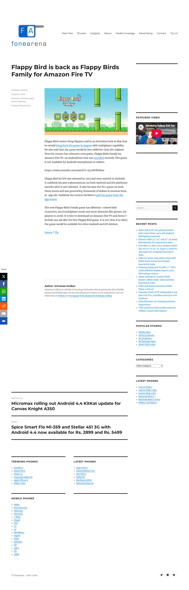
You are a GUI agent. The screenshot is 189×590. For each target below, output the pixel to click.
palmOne (18, 542)
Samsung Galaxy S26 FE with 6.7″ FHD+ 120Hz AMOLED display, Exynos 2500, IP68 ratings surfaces (157, 270)
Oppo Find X (82, 468)
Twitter (61, 296)
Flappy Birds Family (21, 105)
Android (24, 98)
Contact (161, 33)
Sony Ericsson (20, 507)
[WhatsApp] (3, 291)
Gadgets (95, 33)
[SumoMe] (3, 321)
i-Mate (17, 517)
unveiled (99, 157)
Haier (16, 539)
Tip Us (174, 33)
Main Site (67, 33)
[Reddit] (3, 306)
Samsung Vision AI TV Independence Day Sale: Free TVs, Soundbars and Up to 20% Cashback (158, 295)
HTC (16, 523)
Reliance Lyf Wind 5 (148, 402)
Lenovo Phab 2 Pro (147, 393)
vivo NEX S (81, 474)
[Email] (3, 313)
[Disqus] (69, 351)
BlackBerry (19, 532)
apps (31, 98)
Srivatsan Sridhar (19, 90)
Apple (16, 554)
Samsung (18, 511)
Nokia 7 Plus (19, 483)
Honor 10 (18, 474)
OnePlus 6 (18, 468)
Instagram (74, 296)
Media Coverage (125, 33)
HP (15, 545)
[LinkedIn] (3, 298)
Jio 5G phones (145, 338)
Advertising (146, 33)
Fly (15, 551)
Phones (81, 33)
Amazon (15, 98)
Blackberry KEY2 (84, 480)
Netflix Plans (145, 332)
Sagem (17, 535)
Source (49, 232)
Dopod (17, 520)
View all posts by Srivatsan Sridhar (96, 296)
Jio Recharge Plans (147, 341)
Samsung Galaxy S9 (23, 477)
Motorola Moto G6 (85, 483)
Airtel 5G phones (146, 335)
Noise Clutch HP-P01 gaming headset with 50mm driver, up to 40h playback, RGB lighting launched (157, 233)
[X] (3, 276)
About (108, 33)
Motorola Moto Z (146, 396)
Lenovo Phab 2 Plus (148, 390)
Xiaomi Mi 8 (19, 471)
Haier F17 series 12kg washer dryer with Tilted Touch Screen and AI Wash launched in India (157, 261)
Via (56, 232)
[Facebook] (3, 284)
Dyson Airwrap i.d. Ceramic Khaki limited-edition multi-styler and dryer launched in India (156, 279)
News (14, 101)
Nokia (16, 504)
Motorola (18, 514)
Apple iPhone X (21, 480)
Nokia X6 (80, 477)
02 (15, 529)
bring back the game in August (74, 145)
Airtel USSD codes (147, 344)
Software (22, 101)
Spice (16, 548)
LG (15, 526)
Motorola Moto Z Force (149, 399)
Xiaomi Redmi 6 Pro (85, 471)
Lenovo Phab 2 (145, 387)
